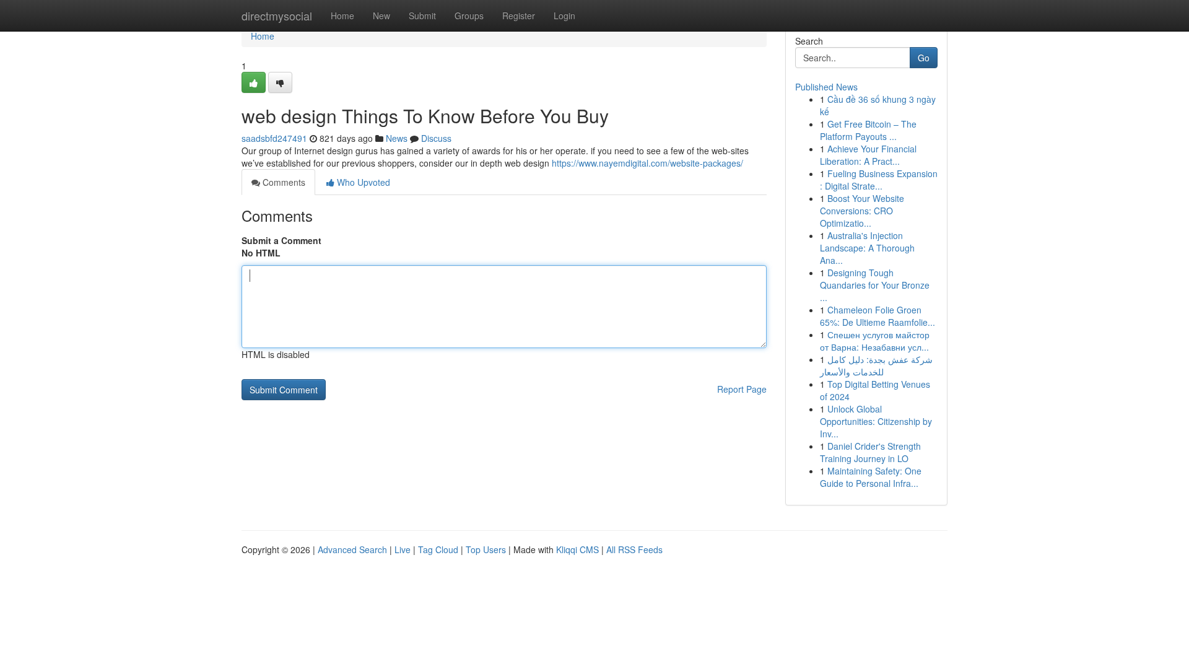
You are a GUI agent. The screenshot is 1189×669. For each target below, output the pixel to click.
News (396, 138)
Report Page (742, 389)
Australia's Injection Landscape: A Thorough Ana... (867, 247)
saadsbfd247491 (274, 138)
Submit (422, 15)
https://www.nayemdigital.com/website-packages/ (647, 163)
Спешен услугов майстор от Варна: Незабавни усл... (875, 340)
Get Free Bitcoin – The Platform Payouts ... (868, 130)
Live (402, 549)
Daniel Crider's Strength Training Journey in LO (870, 452)
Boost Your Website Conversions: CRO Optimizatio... (862, 210)
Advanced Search (352, 549)
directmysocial (277, 15)
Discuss (436, 138)
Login (564, 15)
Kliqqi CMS (577, 549)
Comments (282, 182)
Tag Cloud (438, 549)
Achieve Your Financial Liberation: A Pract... (868, 154)
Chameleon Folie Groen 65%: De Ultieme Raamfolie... (877, 316)
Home (342, 15)
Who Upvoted (362, 182)
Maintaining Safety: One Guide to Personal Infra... (870, 477)
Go (924, 57)
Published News (826, 87)
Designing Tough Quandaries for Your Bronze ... (875, 285)
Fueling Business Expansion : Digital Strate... (879, 179)
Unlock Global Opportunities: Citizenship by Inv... (876, 421)
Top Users (486, 549)
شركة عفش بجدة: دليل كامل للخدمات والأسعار (876, 365)
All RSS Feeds (634, 549)
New (381, 15)
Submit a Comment (281, 240)
